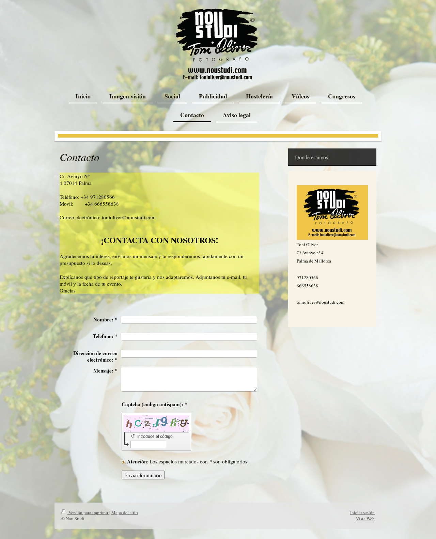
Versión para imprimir (88, 512)
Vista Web (365, 519)
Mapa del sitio (124, 512)
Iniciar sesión (362, 512)
